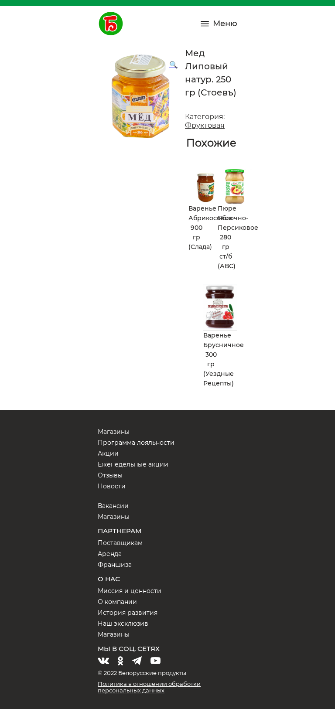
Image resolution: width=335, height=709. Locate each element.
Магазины (114, 432)
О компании (117, 602)
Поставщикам (120, 543)
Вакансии (113, 506)
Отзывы (110, 475)
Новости (112, 486)
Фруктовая (205, 125)
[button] (173, 65)
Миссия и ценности (129, 591)
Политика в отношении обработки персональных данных (149, 687)
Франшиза (115, 565)
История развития (127, 613)
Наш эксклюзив (123, 623)
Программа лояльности (136, 443)
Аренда (110, 554)
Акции (108, 453)
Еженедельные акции (133, 464)
